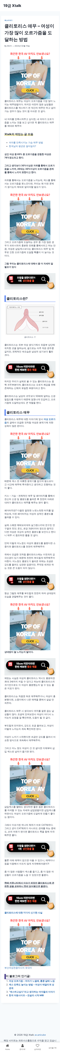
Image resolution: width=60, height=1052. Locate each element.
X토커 (9, 46)
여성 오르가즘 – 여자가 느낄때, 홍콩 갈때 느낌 (32, 980)
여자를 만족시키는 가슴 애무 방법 (26, 142)
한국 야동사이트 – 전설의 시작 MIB (26, 995)
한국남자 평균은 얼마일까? (22, 146)
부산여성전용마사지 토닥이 (18, 967)
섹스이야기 (8, 20)
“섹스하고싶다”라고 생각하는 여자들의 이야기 (32, 991)
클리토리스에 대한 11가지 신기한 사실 (23, 912)
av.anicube (40, 1034)
